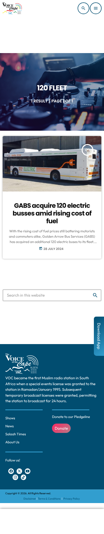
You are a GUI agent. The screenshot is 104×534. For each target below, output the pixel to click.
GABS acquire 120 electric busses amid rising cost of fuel (52, 213)
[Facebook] (11, 471)
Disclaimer (29, 498)
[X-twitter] (19, 471)
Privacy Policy (71, 498)
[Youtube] (27, 471)
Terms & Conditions (49, 498)
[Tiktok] (23, 477)
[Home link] (12, 8)
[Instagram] (15, 477)
